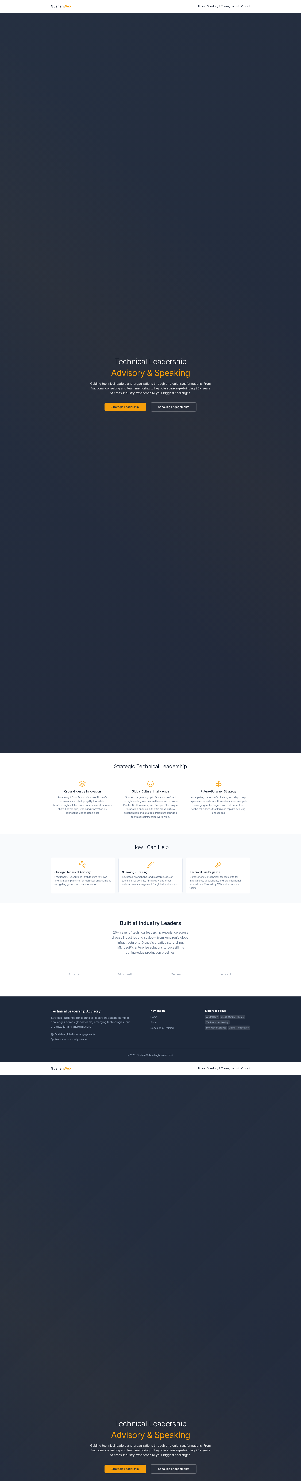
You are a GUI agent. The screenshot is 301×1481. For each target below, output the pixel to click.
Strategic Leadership (125, 407)
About (235, 6)
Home (201, 6)
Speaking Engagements (173, 407)
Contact (245, 6)
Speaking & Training (218, 6)
